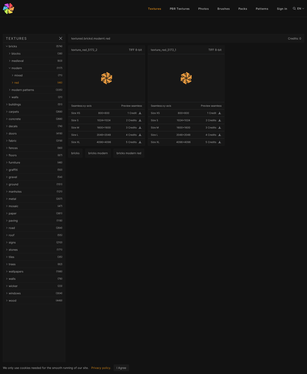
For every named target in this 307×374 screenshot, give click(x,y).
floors (35, 155)
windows (35, 293)
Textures (154, 8)
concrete (35, 119)
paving (35, 220)
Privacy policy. (101, 368)
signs (35, 242)
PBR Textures (180, 8)
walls (37, 97)
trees (35, 264)
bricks (35, 46)
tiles (35, 257)
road (35, 228)
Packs (242, 8)
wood (35, 300)
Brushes (223, 8)
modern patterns (37, 90)
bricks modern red (129, 153)
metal (35, 199)
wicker (35, 286)
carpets (35, 111)
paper (35, 213)
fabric (35, 140)
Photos (203, 8)
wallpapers (35, 271)
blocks (37, 53)
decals (35, 126)
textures (76, 38)
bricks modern (98, 153)
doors (35, 133)
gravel (35, 177)
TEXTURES (16, 38)
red (38, 82)
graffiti (35, 169)
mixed (38, 75)
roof (35, 235)
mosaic (35, 206)
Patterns (262, 8)
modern (37, 68)
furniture (35, 162)
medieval (37, 61)
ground (35, 184)
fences (35, 148)
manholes (35, 191)
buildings (35, 104)
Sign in (282, 8)
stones (35, 249)
